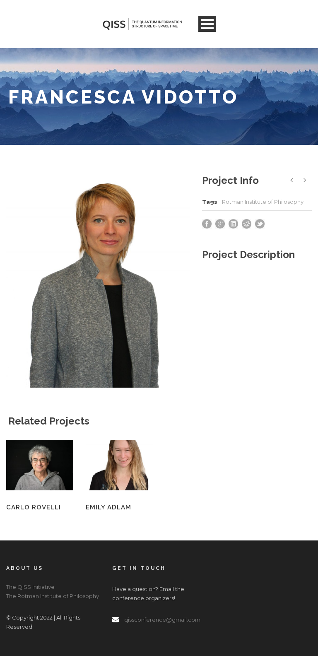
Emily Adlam (108, 507)
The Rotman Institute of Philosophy (52, 596)
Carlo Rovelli (33, 507)
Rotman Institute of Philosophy (263, 201)
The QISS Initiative (30, 587)
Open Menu (207, 24)
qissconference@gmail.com (162, 619)
